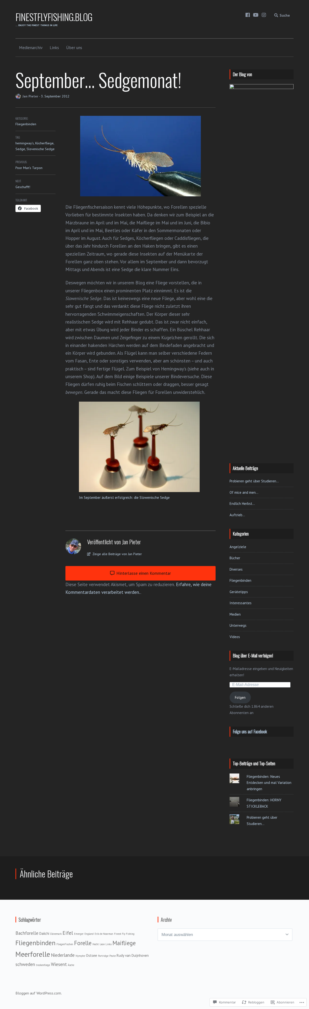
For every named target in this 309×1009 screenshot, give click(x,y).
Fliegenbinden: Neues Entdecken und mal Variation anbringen (269, 782)
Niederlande (63, 955)
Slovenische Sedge (41, 149)
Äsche (71, 965)
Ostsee (91, 955)
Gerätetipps (239, 591)
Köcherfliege (44, 143)
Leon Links (106, 944)
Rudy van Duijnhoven (133, 955)
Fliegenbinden (25, 124)
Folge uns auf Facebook (250, 731)
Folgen (240, 697)
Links (54, 47)
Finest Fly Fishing (124, 933)
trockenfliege (43, 965)
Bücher (235, 558)
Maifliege (124, 943)
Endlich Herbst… (242, 503)
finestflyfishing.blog (53, 17)
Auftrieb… (237, 515)
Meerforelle (32, 954)
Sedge (20, 149)
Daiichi (44, 933)
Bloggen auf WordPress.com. (38, 993)
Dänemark (56, 933)
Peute (112, 955)
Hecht (95, 944)
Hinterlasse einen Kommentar (143, 573)
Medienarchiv (30, 47)
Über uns (74, 47)
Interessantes (241, 603)
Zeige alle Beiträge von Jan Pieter (116, 554)
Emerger (79, 933)
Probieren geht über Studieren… (254, 481)
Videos (235, 636)
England (89, 933)
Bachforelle (26, 933)
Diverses (236, 569)
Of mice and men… (244, 492)
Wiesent (59, 964)
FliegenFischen (64, 944)
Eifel (68, 932)
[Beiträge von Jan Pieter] (18, 96)
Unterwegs (238, 625)
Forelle (82, 943)
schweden (25, 964)
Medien (235, 614)
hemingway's (24, 143)
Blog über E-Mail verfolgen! (253, 655)
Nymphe (80, 955)
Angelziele (238, 547)
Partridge (103, 955)
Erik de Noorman (104, 933)
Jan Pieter (30, 96)
